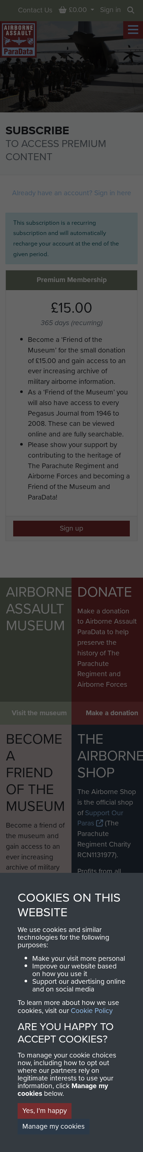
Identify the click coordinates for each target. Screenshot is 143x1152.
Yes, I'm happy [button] (44, 1110)
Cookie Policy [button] (92, 1010)
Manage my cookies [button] (53, 1126)
